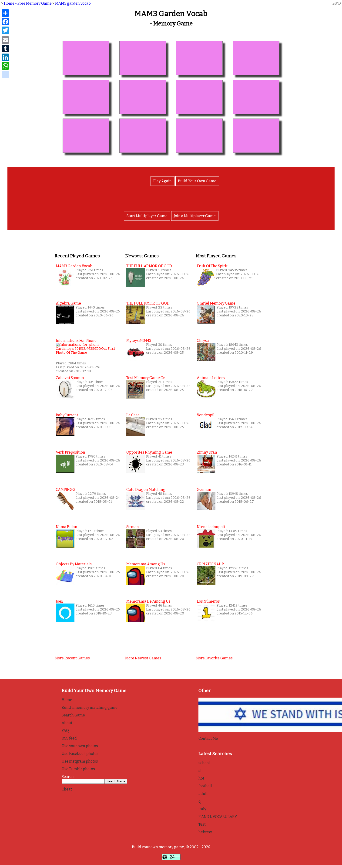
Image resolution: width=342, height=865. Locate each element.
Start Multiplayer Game (147, 216)
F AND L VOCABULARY (217, 816)
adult (203, 793)
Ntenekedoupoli (211, 527)
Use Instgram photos (80, 761)
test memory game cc (145, 378)
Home (67, 700)
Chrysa (203, 340)
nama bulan (66, 527)
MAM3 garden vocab (73, 3)
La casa (133, 415)
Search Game (73, 715)
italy (202, 809)
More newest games (143, 658)
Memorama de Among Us (148, 601)
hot (201, 778)
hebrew (205, 832)
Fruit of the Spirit (212, 266)
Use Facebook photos (80, 753)
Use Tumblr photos (78, 769)
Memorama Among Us (145, 564)
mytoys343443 (138, 340)
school (204, 763)
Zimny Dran (207, 452)
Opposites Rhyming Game (149, 452)
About (67, 723)
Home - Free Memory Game (28, 3)
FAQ (65, 730)
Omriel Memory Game (216, 303)
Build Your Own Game (197, 181)
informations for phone (76, 340)
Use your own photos (80, 746)
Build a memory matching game (89, 707)
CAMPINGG (65, 489)
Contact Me (208, 738)
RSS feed (69, 738)
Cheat (67, 789)
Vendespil (206, 415)
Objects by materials (74, 564)
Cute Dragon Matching (145, 489)
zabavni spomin (70, 378)
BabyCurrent (67, 415)
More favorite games (214, 658)
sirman (132, 527)
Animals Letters (211, 378)
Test (202, 824)
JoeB (60, 601)
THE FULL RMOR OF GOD (147, 303)
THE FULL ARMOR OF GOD (149, 266)
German (204, 489)
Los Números (208, 601)
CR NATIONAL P (210, 564)
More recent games (72, 658)
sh (200, 770)
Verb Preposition (70, 452)
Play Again (162, 181)
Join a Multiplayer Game (195, 216)
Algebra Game (68, 303)
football (205, 786)
